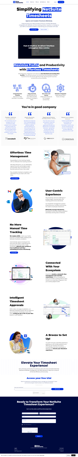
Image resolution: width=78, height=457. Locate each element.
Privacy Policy (42, 455)
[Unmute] (21, 57)
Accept (73, 455)
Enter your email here (18, 387)
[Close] (76, 455)
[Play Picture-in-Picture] (56, 57)
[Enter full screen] (58, 57)
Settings (68, 455)
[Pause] (19, 57)
